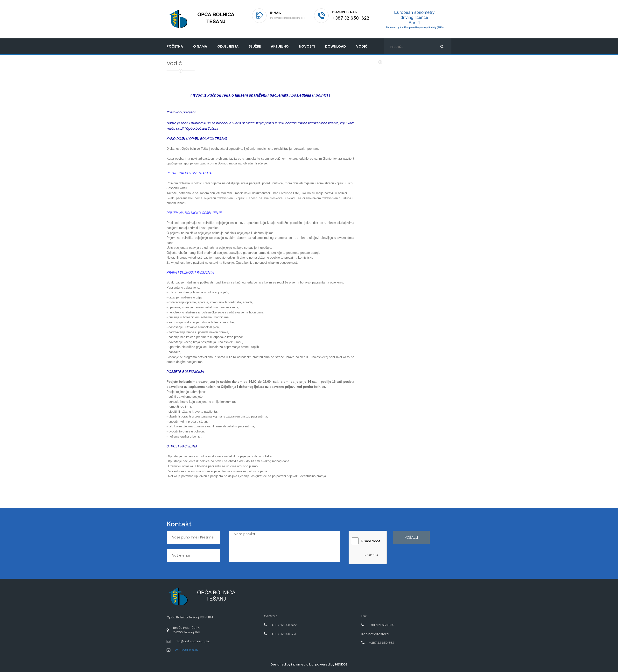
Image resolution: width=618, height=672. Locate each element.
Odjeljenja (228, 46)
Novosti (307, 46)
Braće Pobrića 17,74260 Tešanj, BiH (186, 630)
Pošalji (411, 537)
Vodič (362, 46)
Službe (255, 46)
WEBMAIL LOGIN (186, 650)
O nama (200, 46)
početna (175, 46)
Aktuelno (280, 46)
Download (335, 46)
